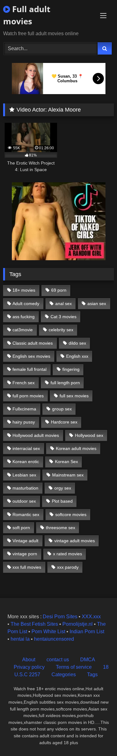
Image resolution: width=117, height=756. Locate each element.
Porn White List (48, 631)
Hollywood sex (89, 435)
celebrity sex (61, 329)
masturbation (25, 488)
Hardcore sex (64, 421)
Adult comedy (25, 303)
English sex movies (31, 356)
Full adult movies (26, 15)
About (28, 659)
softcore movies (70, 514)
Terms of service (74, 667)
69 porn (58, 290)
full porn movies (28, 395)
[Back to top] (98, 737)
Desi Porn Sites (60, 616)
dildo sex (77, 343)
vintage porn (24, 553)
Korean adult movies (76, 448)
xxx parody (68, 567)
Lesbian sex (24, 474)
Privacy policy (29, 667)
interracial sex (26, 448)
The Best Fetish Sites (34, 624)
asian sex (96, 303)
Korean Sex (66, 461)
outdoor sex (24, 501)
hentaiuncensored (54, 639)
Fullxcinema (24, 408)
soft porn (21, 527)
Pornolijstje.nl (77, 624)
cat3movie (22, 329)
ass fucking (23, 316)
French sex (23, 382)
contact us (57, 659)
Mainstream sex (68, 474)
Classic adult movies (32, 343)
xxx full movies (26, 567)
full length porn (65, 382)
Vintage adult (25, 540)
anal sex (63, 303)
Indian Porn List (87, 631)
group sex (62, 408)
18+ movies (23, 290)
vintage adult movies (74, 540)
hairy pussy (23, 421)
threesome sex (60, 527)
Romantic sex (25, 514)
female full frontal (29, 369)
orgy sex (62, 488)
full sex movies (74, 395)
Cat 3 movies (63, 316)
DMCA (87, 659)
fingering (71, 369)
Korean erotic (25, 461)
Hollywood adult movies (35, 435)
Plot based (62, 501)
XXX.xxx (91, 616)
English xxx (77, 356)
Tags (92, 674)
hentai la (20, 639)
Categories (63, 674)
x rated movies (67, 553)
